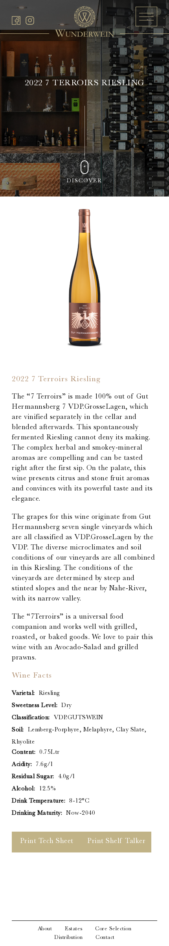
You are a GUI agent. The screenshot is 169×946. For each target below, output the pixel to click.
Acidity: (22, 765)
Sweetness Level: (34, 706)
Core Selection (113, 929)
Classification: (31, 718)
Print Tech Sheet (46, 841)
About (45, 929)
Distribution (68, 937)
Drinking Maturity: (37, 813)
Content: (23, 752)
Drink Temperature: (38, 801)
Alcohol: (23, 789)
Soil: (18, 730)
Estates (74, 929)
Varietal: (23, 694)
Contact (105, 937)
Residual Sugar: (33, 777)
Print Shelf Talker (116, 841)
